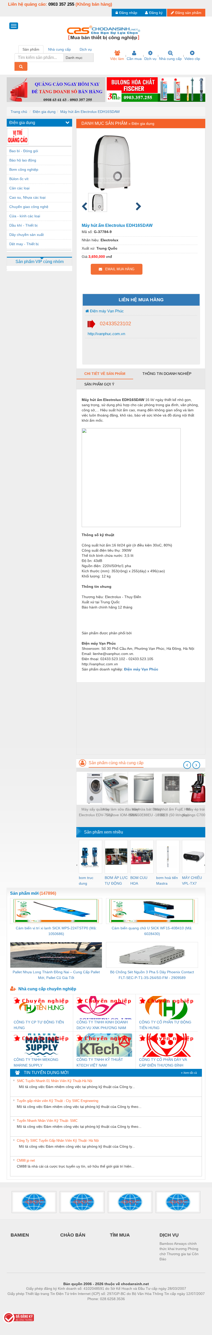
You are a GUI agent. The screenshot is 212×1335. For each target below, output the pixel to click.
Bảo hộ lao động (22, 160)
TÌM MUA (120, 1235)
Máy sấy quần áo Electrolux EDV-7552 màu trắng (95, 812)
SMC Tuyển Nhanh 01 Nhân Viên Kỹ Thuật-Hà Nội (54, 1081)
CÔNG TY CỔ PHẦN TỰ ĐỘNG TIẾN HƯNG (165, 1025)
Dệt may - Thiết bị (24, 244)
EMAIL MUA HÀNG (118, 269)
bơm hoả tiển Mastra (167, 880)
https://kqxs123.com (131, 1307)
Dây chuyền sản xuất (26, 235)
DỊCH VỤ (169, 1235)
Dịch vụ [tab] (86, 49)
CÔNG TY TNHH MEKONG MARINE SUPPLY (36, 1062)
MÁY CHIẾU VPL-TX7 (192, 880)
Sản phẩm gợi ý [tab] (99, 384)
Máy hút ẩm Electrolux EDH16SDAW (90, 112)
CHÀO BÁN (72, 1235)
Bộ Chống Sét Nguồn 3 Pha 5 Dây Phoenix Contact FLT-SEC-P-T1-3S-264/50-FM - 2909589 (152, 975)
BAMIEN (20, 1235)
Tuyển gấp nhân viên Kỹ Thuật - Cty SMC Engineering (57, 1101)
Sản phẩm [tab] (30, 49)
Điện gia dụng (44, 112)
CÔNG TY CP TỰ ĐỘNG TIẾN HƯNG (39, 1025)
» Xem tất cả (189, 1072)
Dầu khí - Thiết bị (23, 225)
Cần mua (134, 59)
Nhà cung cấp (170, 59)
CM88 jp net (26, 1160)
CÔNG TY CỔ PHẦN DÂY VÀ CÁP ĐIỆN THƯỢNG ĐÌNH (163, 1062)
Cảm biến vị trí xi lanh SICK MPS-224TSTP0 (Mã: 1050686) (56, 931)
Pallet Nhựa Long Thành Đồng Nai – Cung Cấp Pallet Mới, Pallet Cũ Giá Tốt (56, 975)
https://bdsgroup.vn (99, 1307)
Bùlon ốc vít (18, 179)
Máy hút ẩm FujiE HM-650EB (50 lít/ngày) (173, 812)
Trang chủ (19, 112)
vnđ (109, 256)
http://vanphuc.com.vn (106, 333)
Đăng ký (156, 13)
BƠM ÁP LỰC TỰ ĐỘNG (116, 880)
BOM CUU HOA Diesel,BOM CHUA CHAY (140, 881)
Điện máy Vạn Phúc (106, 311)
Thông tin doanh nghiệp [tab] (166, 374)
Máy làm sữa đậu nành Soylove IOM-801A (121, 812)
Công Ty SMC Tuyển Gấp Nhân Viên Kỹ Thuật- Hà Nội (58, 1141)
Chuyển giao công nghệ (28, 207)
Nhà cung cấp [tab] (59, 49)
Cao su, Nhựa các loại (27, 197)
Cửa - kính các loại (24, 216)
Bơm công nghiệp (23, 169)
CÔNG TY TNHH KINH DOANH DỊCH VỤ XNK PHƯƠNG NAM (102, 1025)
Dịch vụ (150, 59)
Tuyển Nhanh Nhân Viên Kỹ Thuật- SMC (47, 1121)
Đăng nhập (128, 13)
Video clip (192, 59)
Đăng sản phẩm (188, 13)
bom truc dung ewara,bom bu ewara (88, 881)
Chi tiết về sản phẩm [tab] (104, 374)
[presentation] (187, 765)
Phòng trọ (72, 1307)
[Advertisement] (141, 718)
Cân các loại (19, 188)
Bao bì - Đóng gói (23, 151)
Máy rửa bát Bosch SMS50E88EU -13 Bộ (147, 812)
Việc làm (117, 59)
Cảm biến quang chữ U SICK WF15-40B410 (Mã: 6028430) (152, 931)
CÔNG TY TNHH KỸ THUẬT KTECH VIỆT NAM (100, 1062)
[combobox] (92, 57)
